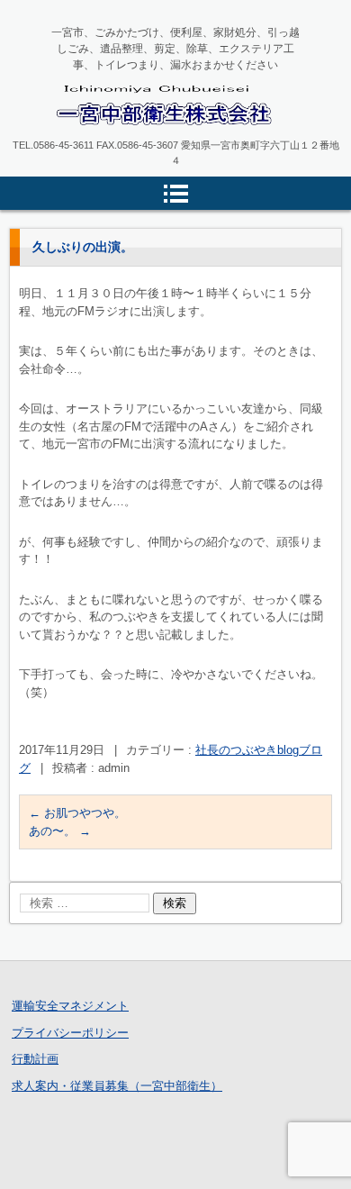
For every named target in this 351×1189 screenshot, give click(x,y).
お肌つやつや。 (77, 813)
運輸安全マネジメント (70, 1005)
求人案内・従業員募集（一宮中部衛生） (117, 1086)
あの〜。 (60, 831)
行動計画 (35, 1059)
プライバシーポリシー (70, 1032)
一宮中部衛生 (101, 141)
